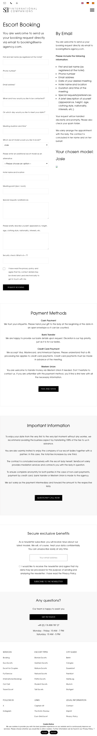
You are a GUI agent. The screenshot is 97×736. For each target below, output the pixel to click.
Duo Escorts (7, 663)
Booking (6, 658)
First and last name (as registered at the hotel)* (22, 57)
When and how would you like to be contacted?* (24, 98)
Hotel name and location (13, 172)
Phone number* (9, 71)
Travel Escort (8, 689)
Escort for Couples (10, 668)
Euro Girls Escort (41, 716)
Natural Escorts (41, 674)
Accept (44, 732)
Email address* (9, 85)
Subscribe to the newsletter (48, 581)
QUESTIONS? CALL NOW (48, 498)
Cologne (69, 663)
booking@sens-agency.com (70, 49)
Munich (69, 684)
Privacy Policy (69, 573)
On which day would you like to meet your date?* (24, 112)
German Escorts (41, 663)
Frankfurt (70, 674)
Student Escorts (41, 684)
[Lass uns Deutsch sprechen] (87, 3)
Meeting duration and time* (15, 126)
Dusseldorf (70, 668)
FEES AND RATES (48, 389)
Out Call (6, 684)
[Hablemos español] (92, 3)
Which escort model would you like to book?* (22, 140)
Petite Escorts (40, 679)
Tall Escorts (39, 689)
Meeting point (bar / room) (14, 186)
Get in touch (48, 617)
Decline (53, 732)
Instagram (7, 711)
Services (7, 652)
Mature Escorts (41, 668)
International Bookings (12, 679)
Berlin (68, 658)
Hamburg (70, 679)
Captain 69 (39, 706)
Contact (69, 706)
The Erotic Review (42, 711)
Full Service (7, 674)
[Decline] (94, 728)
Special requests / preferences (15, 200)
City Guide (71, 652)
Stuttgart (70, 689)
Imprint (69, 711)
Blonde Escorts (40, 658)
